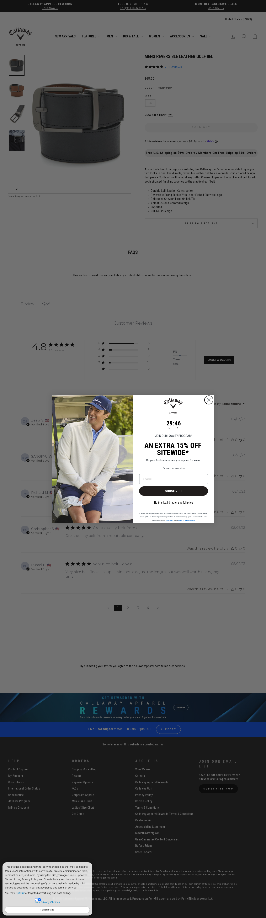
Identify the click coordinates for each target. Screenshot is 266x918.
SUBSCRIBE (173, 491)
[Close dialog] (208, 400)
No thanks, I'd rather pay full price (173, 502)
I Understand (47, 909)
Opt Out (20, 893)
